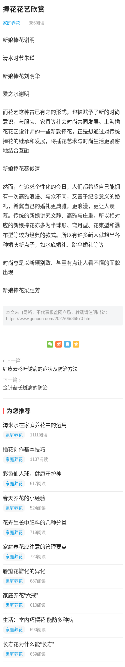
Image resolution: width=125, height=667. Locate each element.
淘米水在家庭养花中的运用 (35, 425)
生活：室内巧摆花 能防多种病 (38, 620)
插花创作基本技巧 (24, 449)
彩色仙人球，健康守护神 (32, 474)
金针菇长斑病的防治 (25, 387)
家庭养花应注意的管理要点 (35, 547)
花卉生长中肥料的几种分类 (35, 523)
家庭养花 (11, 23)
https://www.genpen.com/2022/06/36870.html (49, 318)
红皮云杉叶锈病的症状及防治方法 (40, 369)
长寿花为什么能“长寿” (28, 644)
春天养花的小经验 (24, 498)
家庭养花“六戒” (20, 595)
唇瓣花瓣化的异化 (24, 571)
